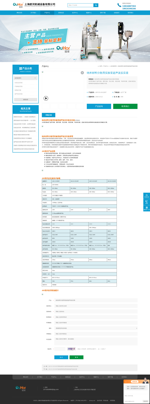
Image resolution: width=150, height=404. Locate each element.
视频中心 (89, 12)
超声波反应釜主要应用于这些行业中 (23, 142)
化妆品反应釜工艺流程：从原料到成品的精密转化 (26, 124)
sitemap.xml (92, 400)
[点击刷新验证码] (71, 348)
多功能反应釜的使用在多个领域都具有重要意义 (26, 131)
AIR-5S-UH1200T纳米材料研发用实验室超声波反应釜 (62, 369)
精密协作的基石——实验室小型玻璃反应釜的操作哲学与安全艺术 (26, 117)
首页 (100, 66)
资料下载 (103, 12)
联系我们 (130, 12)
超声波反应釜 (18, 94)
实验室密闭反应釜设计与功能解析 (23, 138)
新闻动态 (61, 12)
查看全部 (25, 99)
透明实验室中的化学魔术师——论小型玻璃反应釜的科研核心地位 (26, 120)
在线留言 (116, 12)
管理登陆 (112, 400)
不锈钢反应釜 (18, 86)
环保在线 (105, 400)
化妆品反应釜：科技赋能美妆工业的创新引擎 (26, 127)
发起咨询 (146, 401)
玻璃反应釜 (18, 90)
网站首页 (19, 12)
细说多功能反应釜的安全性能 (21, 134)
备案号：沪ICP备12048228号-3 (79, 400)
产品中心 (47, 12)
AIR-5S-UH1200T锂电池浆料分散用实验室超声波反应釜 (63, 366)
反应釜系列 (18, 78)
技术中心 (75, 12)
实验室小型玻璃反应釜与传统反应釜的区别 (25, 145)
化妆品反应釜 (18, 82)
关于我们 (33, 12)
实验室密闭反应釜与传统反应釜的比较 (24, 149)
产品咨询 (99, 106)
